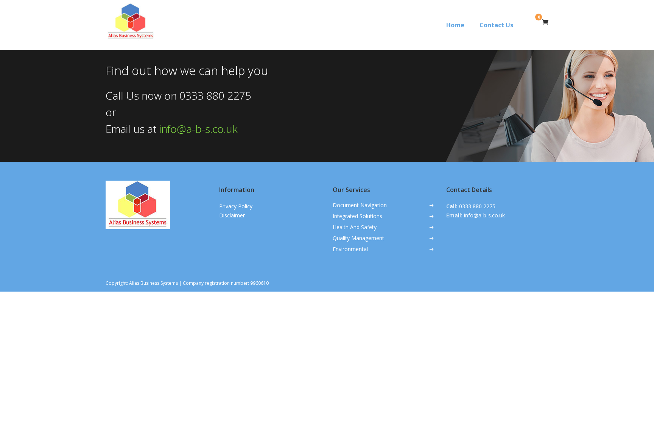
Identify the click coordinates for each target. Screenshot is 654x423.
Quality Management (358, 239)
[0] (544, 23)
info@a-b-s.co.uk (198, 129)
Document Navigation (360, 206)
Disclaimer (232, 215)
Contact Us (496, 25)
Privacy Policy (235, 206)
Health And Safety (355, 228)
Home (455, 25)
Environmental (350, 250)
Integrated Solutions (357, 217)
